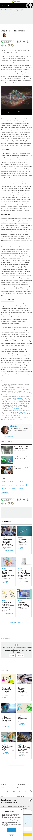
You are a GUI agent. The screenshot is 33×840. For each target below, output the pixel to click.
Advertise (3, 784)
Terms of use (20, 796)
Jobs (11, 10)
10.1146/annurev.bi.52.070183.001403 (12, 387)
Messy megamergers (22, 717)
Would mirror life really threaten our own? (20, 457)
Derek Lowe (24, 696)
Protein (4, 488)
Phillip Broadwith (5, 725)
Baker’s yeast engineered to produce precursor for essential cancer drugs (8, 606)
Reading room (17, 10)
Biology (4, 485)
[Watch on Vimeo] (19, 791)
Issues (18, 782)
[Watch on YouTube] (25, 791)
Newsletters (6, 10)
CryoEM (11, 485)
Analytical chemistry (7, 481)
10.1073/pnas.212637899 (18, 412)
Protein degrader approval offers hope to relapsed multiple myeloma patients (24, 574)
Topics (2, 787)
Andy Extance (24, 581)
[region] (11, 824)
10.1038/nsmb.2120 (13, 415)
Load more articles (16, 622)
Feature (20, 600)
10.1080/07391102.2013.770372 (17, 391)
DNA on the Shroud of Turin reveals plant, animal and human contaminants (22, 448)
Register (20, 655)
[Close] (21, 810)
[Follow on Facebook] (2, 791)
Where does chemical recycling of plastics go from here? (24, 748)
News (3, 537)
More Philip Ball (6, 442)
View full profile (9, 436)
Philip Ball (10, 35)
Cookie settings (11, 834)
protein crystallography (16, 488)
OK (11, 829)
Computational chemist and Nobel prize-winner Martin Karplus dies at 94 (8, 543)
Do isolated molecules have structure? (7, 689)
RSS (18, 787)
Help (2, 796)
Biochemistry (19, 481)
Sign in (12, 655)
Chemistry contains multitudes (21, 689)
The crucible (5, 492)
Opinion (3, 27)
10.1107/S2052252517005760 (13, 419)
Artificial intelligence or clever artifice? (7, 718)
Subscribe (3, 782)
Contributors (21, 784)
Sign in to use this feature (25, 38)
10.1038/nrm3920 (17, 408)
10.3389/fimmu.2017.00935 (20, 398)
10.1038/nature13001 (19, 405)
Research (20, 537)
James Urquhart (5, 582)
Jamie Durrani (8, 550)
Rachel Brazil (24, 612)
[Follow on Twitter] (8, 791)
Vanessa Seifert (5, 696)
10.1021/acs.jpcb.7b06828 (23, 401)
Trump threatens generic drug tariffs (7, 747)
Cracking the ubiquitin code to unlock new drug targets (23, 605)
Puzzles (24, 10)
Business (20, 568)
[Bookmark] (12, 45)
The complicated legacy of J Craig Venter (22, 467)
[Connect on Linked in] (13, 791)
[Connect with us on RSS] (31, 791)
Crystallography (21, 485)
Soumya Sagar (9, 613)
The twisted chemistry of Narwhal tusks (23, 541)
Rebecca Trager (21, 548)
